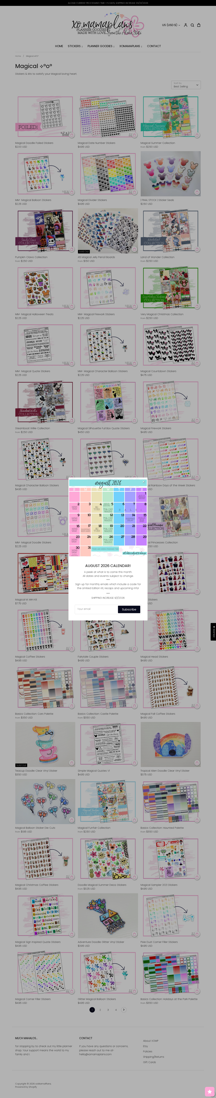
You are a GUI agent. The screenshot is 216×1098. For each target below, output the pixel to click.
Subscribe (129, 609)
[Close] (143, 481)
